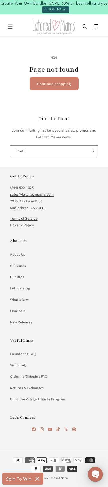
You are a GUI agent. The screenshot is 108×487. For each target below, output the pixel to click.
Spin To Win (18, 479)
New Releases (21, 322)
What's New (19, 299)
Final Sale (18, 311)
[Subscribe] (92, 151)
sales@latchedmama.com (32, 194)
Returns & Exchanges (27, 388)
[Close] (37, 479)
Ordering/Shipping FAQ (28, 376)
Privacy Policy (22, 225)
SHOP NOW (55, 9)
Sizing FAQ (18, 365)
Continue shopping (54, 83)
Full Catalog (20, 288)
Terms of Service (24, 218)
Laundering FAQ (23, 354)
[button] (10, 26)
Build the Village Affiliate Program (37, 399)
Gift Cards (18, 265)
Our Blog (17, 277)
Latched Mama (59, 478)
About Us (17, 254)
